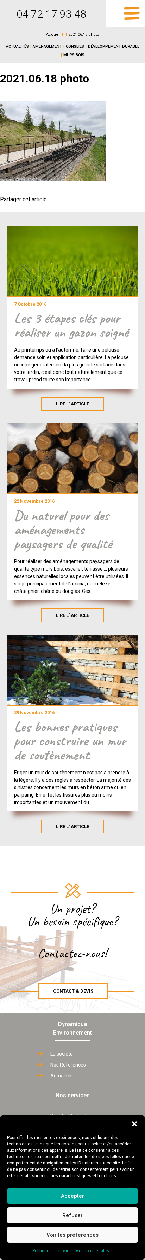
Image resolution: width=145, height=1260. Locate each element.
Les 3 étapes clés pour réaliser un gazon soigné (71, 325)
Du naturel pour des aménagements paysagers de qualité (63, 530)
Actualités (17, 46)
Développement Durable (113, 46)
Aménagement (47, 46)
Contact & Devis (73, 991)
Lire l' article (72, 403)
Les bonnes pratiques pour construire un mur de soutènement (70, 741)
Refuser (72, 1215)
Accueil (53, 34)
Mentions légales (92, 1250)
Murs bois (73, 55)
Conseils (75, 46)
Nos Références (68, 1065)
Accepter (72, 1196)
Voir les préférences (72, 1235)
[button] (134, 1123)
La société (61, 1054)
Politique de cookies (52, 1250)
